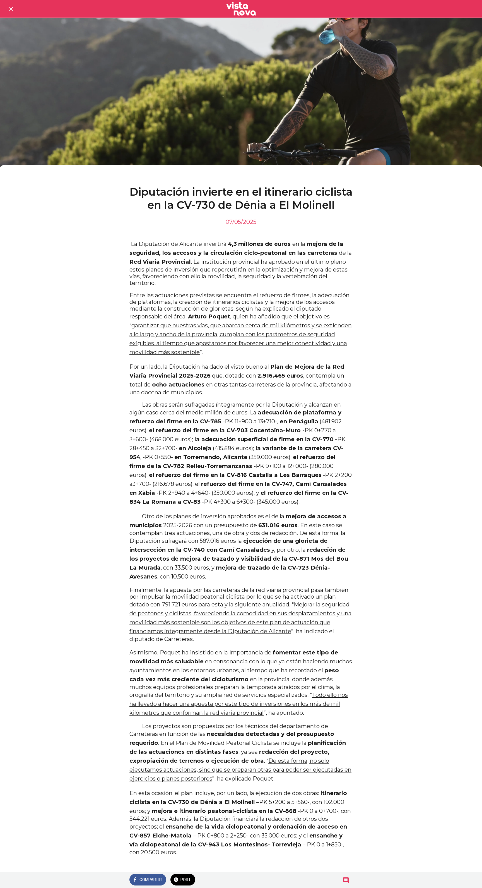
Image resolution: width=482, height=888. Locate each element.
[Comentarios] (346, 880)
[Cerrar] (11, 9)
